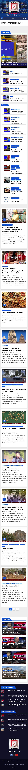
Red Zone (5, 626)
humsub (16, 64)
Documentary (4, 266)
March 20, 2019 (8, 632)
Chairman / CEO (12, 764)
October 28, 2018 (8, 676)
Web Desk (14, 234)
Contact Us (22, 764)
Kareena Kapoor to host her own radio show (16, 161)
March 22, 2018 (7, 275)
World (11, 71)
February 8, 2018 (7, 393)
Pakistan (13, 119)
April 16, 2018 (6, 234)
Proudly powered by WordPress (7, 761)
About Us (6, 764)
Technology (14, 147)
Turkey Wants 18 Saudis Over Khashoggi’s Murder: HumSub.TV (16, 83)
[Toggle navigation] (13, 18)
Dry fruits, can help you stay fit (12, 312)
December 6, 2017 (7, 551)
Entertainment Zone (15, 109)
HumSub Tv (15, 315)
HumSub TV (14, 13)
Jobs (17, 764)
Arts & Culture (5, 544)
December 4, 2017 (7, 590)
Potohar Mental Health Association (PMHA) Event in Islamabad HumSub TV (12, 229)
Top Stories (12, 79)
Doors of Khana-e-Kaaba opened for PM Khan (16, 133)
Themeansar (24, 761)
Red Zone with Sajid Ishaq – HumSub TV (13, 629)
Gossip (21, 137)
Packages (13, 169)
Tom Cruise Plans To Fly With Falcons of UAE (16, 183)
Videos (3, 386)
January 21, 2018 (7, 511)
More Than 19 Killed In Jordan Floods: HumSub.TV (13, 62)
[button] (23, 18)
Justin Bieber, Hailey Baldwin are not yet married (16, 141)
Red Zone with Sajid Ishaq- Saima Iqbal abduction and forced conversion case (13, 659)
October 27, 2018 (8, 64)
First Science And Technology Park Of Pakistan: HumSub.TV (11, 674)
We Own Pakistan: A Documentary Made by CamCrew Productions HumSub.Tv (13, 271)
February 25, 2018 (7, 352)
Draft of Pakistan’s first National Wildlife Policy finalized (17, 113)
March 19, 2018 (7, 315)
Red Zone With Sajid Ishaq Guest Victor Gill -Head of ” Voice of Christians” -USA (13, 644)
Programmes (20, 384)
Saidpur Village (7, 549)
